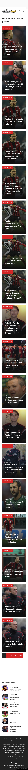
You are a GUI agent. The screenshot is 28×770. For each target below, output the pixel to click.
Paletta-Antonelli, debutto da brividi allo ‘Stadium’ (13, 643)
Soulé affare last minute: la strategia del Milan (15, 713)
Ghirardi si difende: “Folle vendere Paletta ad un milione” (13, 400)
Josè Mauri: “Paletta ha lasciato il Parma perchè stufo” (13, 260)
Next (20, 655)
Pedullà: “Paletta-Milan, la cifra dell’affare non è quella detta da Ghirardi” (11, 328)
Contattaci (14, 759)
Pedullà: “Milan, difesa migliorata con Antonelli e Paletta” (13, 609)
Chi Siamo (6, 738)
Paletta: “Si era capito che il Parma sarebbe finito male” (13, 121)
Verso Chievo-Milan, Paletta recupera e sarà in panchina (13, 434)
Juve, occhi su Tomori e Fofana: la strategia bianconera (15, 720)
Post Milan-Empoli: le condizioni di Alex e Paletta (13, 574)
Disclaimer (14, 740)
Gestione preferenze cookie (22, 768)
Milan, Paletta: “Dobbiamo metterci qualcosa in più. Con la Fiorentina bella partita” (13, 189)
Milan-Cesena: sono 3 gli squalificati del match (13, 504)
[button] (19, 11)
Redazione (12, 738)
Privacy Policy (19, 738)
